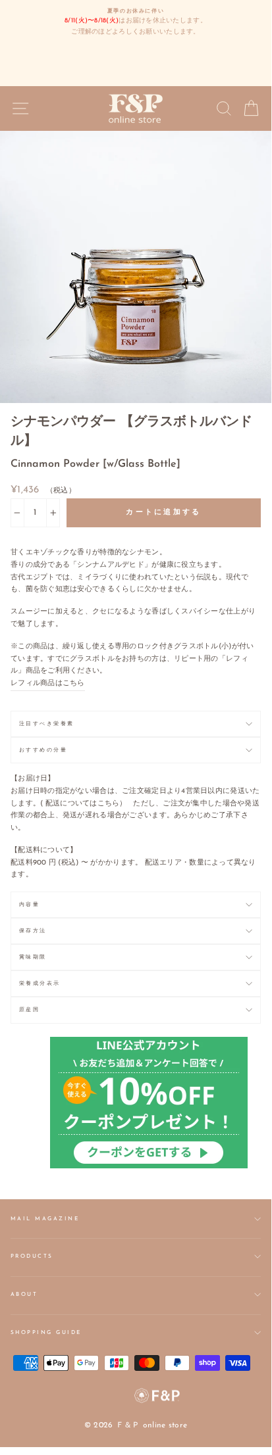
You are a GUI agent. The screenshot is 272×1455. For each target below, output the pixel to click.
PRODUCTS (32, 1256)
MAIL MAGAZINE (45, 1219)
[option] (136, 22)
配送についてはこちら (82, 803)
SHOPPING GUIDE (46, 1332)
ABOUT (24, 1294)
